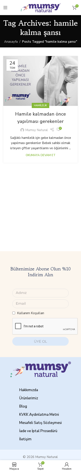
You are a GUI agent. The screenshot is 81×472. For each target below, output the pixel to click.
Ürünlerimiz (28, 398)
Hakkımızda (28, 389)
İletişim (25, 439)
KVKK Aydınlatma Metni (39, 414)
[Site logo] (40, 7)
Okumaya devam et (41, 155)
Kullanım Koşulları (30, 313)
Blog (23, 406)
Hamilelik (40, 105)
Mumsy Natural (36, 130)
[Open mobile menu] (5, 7)
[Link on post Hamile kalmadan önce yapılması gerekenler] (40, 81)
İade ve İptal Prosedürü (38, 430)
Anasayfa (11, 41)
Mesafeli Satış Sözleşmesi (40, 422)
